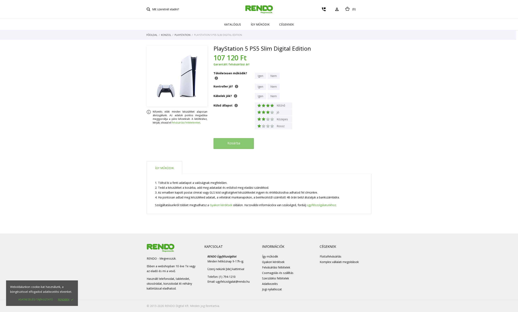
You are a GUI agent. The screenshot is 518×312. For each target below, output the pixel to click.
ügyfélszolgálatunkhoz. (322, 205)
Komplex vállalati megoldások (339, 262)
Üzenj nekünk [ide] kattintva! (225, 269)
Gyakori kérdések (221, 205)
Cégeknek (286, 24)
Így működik (260, 24)
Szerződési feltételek (275, 278)
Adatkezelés (270, 284)
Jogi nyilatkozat (272, 289)
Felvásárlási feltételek (276, 267)
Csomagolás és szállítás (277, 273)
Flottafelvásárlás (330, 256)
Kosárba (233, 143)
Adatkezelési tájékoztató (35, 299)
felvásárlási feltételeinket (186, 122)
